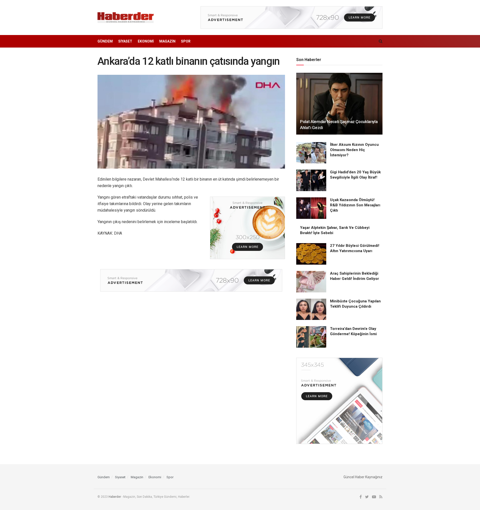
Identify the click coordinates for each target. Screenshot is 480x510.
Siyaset (125, 41)
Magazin (167, 41)
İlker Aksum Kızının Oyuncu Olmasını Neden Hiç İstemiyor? (354, 149)
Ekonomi (146, 41)
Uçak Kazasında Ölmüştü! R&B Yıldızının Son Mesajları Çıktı (355, 205)
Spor (185, 41)
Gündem (105, 41)
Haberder (114, 496)
